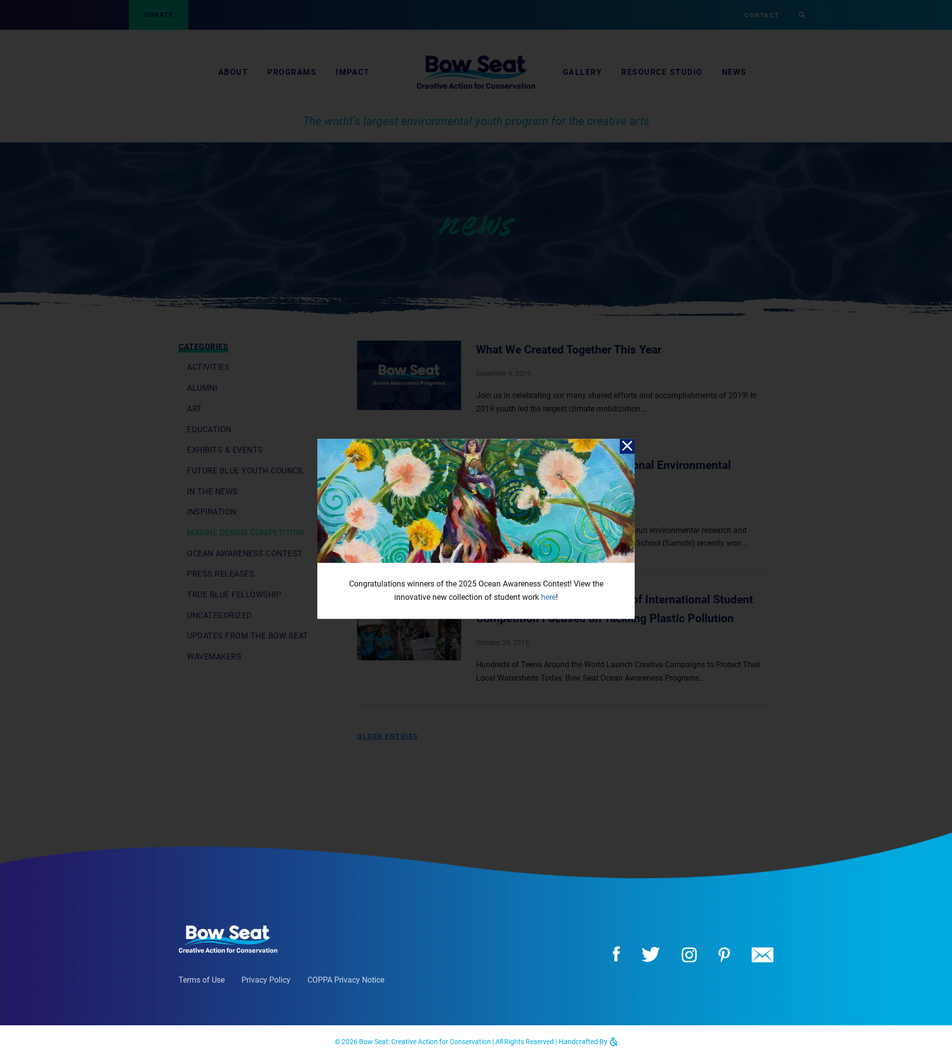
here (548, 597)
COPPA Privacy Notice (345, 980)
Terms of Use (201, 980)
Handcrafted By (584, 1042)
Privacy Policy (266, 980)
